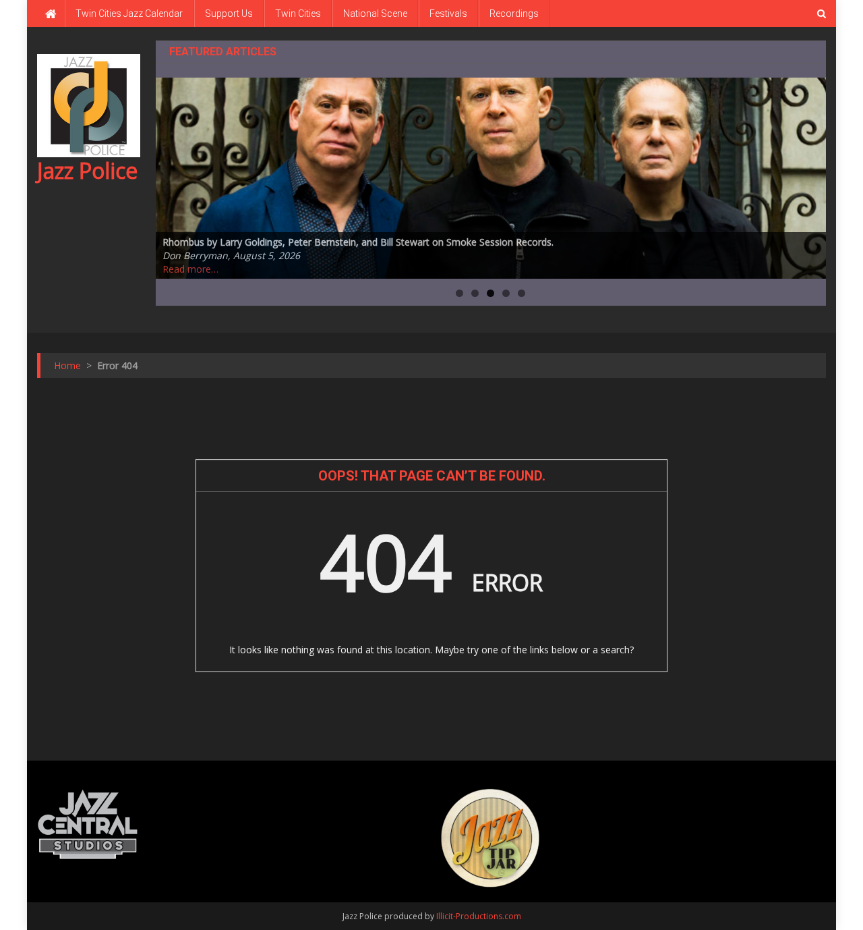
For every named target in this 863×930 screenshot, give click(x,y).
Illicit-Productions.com (478, 916)
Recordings (514, 13)
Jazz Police (87, 170)
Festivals (448, 13)
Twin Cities (298, 13)
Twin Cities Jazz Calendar (129, 13)
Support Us (229, 13)
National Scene (375, 13)
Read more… (190, 269)
